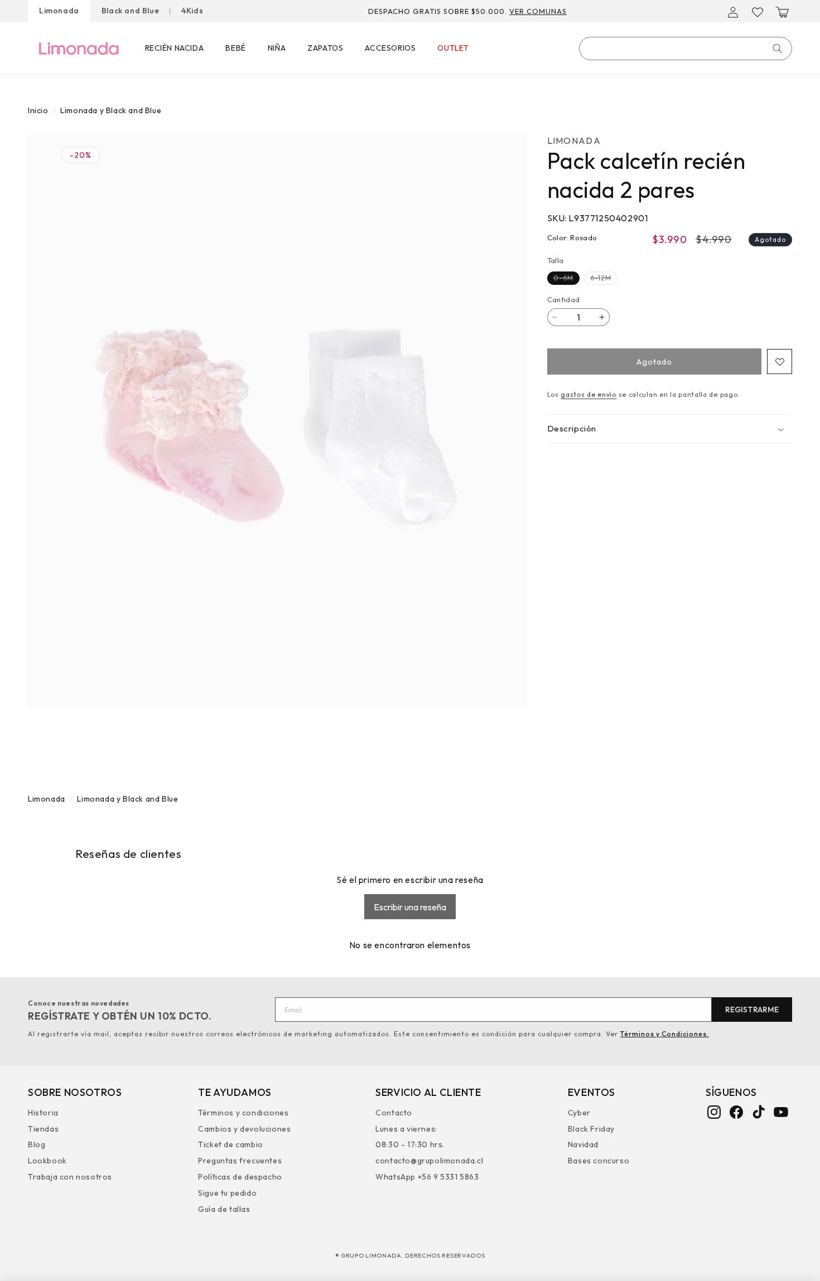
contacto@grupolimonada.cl (429, 1161)
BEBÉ (235, 48)
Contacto (393, 1113)
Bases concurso (598, 1161)
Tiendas (43, 1128)
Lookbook (47, 1161)
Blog (36, 1144)
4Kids (192, 11)
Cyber (579, 1113)
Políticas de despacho (240, 1176)
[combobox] (686, 48)
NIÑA (277, 48)
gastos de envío (588, 394)
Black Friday (591, 1128)
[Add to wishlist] (779, 361)
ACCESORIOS (390, 48)
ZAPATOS (325, 48)
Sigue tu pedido (227, 1192)
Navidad (583, 1144)
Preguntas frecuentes (240, 1161)
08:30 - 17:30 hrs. (410, 1144)
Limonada (59, 11)
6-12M (604, 279)
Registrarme (752, 1010)
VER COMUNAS (538, 11)
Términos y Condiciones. (664, 1034)
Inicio (38, 110)
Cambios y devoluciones (244, 1128)
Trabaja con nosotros (70, 1176)
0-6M (566, 279)
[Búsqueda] (778, 48)
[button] (782, 12)
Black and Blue (130, 11)
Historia (43, 1113)
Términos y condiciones (243, 1113)
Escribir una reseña (410, 906)
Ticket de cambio (230, 1144)
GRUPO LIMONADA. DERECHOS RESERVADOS (413, 1255)
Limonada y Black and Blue (110, 110)
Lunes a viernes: (406, 1128)
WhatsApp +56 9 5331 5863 (427, 1176)
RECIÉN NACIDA (174, 48)
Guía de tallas (224, 1209)
